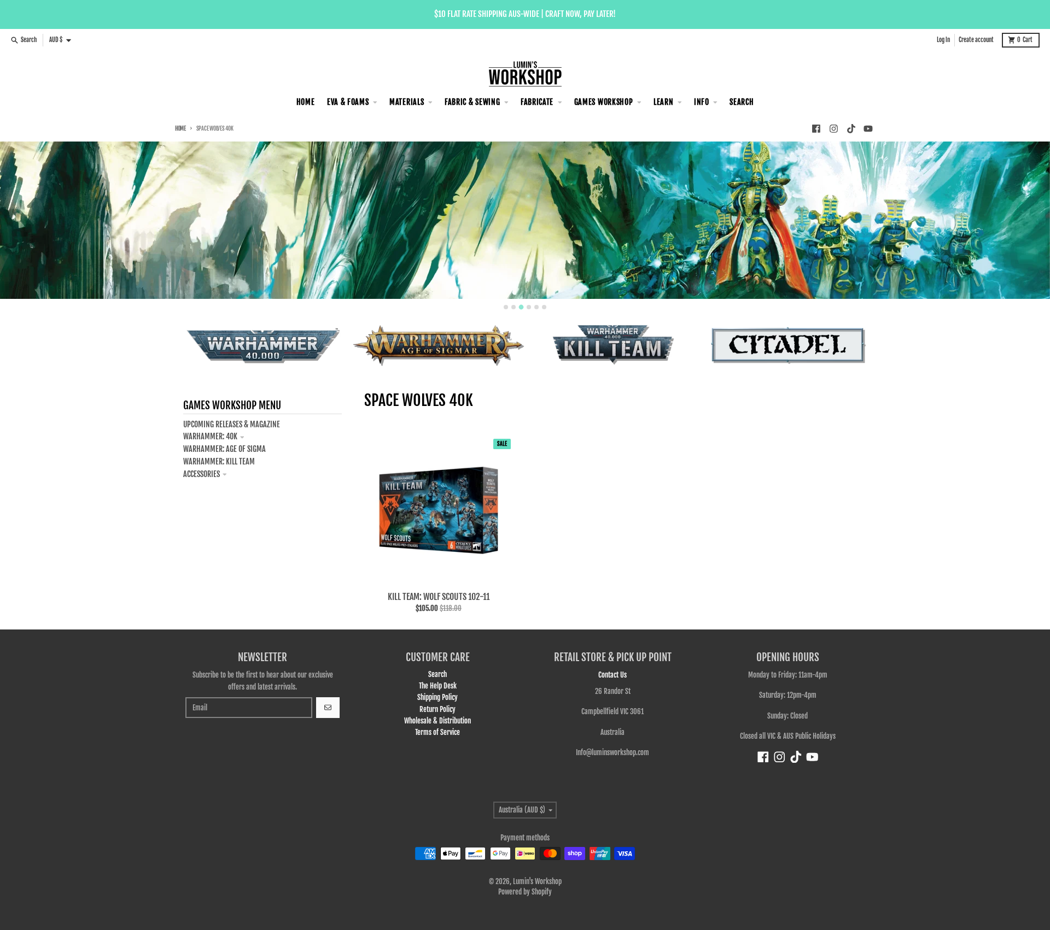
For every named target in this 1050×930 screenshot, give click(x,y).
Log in (943, 40)
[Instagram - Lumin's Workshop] (833, 128)
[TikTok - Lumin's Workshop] (851, 128)
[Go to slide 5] (536, 307)
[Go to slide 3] (521, 307)
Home (180, 128)
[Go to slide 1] (506, 307)
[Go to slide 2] (513, 307)
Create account (976, 40)
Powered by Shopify (525, 891)
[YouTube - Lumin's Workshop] (868, 128)
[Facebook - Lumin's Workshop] (815, 128)
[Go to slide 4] (529, 307)
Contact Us (612, 674)
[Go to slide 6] (544, 307)
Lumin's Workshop (537, 881)
